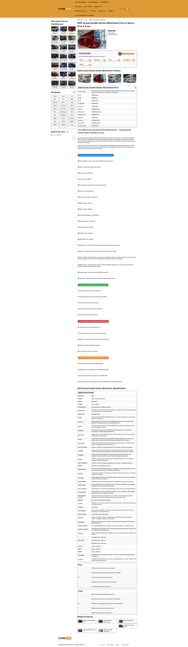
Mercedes (63, 108)
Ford (72, 96)
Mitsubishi (63, 115)
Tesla (72, 102)
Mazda (55, 108)
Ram (55, 111)
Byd (55, 99)
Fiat (55, 115)
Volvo (71, 111)
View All (74, 92)
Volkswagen (63, 111)
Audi (55, 121)
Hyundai (63, 105)
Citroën (63, 121)
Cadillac (72, 121)
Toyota (55, 96)
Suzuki (63, 118)
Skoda (54, 124)
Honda (55, 105)
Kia (63, 99)
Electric (115, 34)
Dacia (63, 96)
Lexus (71, 115)
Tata (72, 124)
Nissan (63, 102)
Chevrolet (55, 102)
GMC (72, 105)
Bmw (72, 99)
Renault (72, 108)
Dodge (55, 118)
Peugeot (63, 124)
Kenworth (71, 118)
